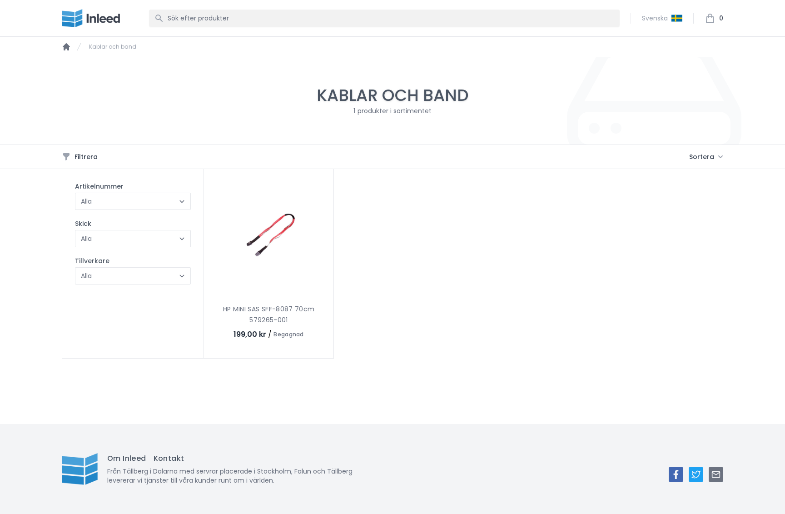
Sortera (701, 156)
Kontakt (169, 458)
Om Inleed (126, 458)
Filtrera (86, 156)
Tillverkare (92, 260)
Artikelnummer (99, 186)
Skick (83, 223)
